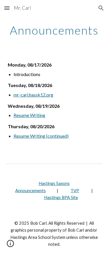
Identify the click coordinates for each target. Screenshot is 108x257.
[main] (54, 30)
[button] (7, 8)
